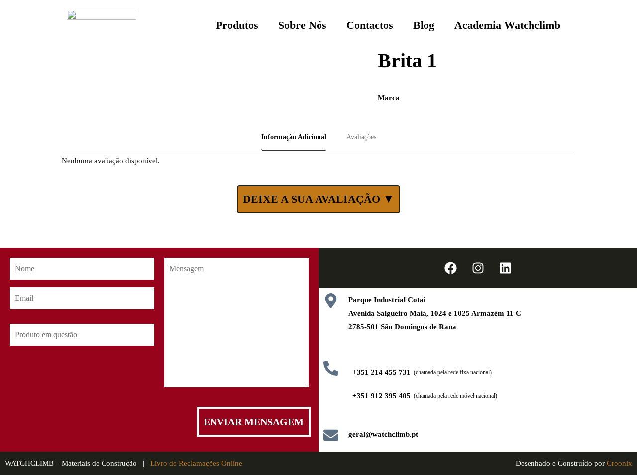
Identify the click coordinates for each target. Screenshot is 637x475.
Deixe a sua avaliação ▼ (318, 199)
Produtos (237, 25)
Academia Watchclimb (507, 25)
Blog (423, 25)
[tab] (293, 137)
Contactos (369, 25)
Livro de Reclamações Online (196, 463)
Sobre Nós (302, 25)
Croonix (619, 463)
